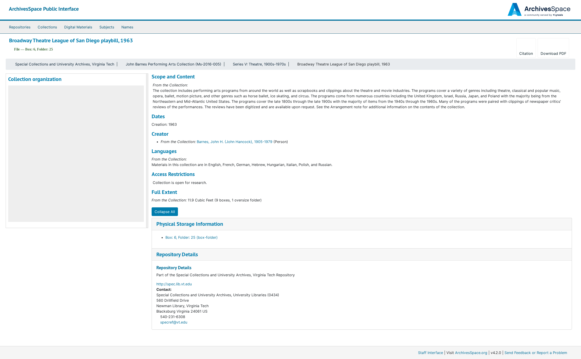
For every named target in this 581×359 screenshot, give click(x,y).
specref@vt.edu (173, 322)
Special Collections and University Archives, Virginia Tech (64, 64)
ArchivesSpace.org (471, 352)
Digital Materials (78, 27)
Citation (526, 53)
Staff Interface (430, 352)
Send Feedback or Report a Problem (536, 352)
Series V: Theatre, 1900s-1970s (259, 64)
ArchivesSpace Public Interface (44, 8)
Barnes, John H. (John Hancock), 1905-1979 (234, 141)
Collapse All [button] (165, 211)
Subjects (106, 27)
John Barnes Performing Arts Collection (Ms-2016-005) (173, 64)
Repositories (19, 27)
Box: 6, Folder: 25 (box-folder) (191, 237)
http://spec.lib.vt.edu (174, 284)
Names (127, 27)
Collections (47, 27)
